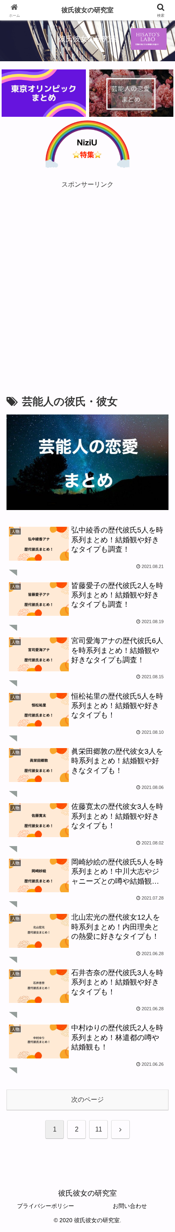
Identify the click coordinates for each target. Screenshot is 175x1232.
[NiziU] (87, 144)
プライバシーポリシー (45, 1206)
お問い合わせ (130, 1206)
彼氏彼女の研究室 (87, 10)
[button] (158, 1059)
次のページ (87, 1099)
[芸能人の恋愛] (131, 93)
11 (98, 1129)
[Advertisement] (87, 278)
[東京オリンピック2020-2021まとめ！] (43, 93)
